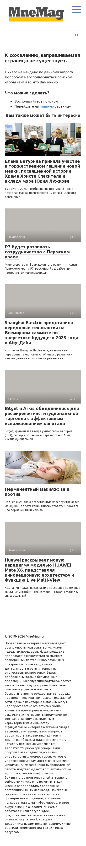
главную (46, 106)
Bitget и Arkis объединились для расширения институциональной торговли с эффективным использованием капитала (42, 416)
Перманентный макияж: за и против (37, 491)
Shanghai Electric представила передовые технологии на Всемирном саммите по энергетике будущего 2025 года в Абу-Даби (41, 332)
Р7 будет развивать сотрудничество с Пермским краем (37, 251)
